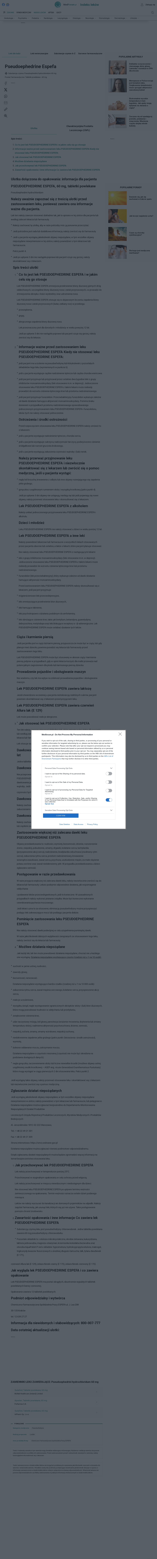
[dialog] (78, 779)
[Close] (121, 734)
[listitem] (78, 768)
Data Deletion (64, 824)
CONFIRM (60, 816)
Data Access (78, 824)
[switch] (109, 773)
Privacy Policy (92, 824)
